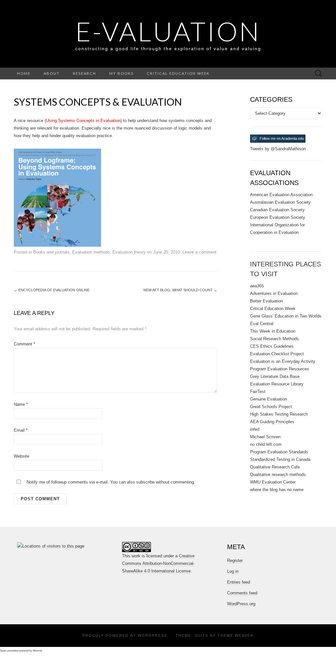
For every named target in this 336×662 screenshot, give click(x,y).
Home (24, 73)
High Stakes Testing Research (279, 414)
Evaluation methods (91, 252)
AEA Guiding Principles (272, 421)
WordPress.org (241, 603)
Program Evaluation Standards (279, 451)
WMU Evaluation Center (273, 482)
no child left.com (266, 444)
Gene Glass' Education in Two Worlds (286, 316)
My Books (121, 73)
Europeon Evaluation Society (277, 217)
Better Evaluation (266, 301)
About (52, 73)
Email (21, 430)
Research (84, 73)
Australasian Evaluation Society (280, 202)
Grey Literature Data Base (275, 376)
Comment (24, 343)
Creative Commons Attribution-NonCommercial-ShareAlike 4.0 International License (158, 563)
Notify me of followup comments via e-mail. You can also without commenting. (110, 482)
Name (21, 404)
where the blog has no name (277, 489)
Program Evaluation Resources (279, 368)
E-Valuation (168, 31)
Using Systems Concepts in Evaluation (83, 120)
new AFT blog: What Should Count (180, 290)
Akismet (37, 650)
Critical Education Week (178, 73)
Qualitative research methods (278, 474)
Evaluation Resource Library (277, 384)
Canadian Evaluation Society (277, 209)
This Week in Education (272, 331)
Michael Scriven (265, 436)
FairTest (257, 391)
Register (235, 560)
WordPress (152, 635)
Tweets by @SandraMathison (278, 148)
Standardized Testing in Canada (280, 459)
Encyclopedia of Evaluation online (52, 290)
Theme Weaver (236, 635)
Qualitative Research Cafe (275, 467)
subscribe (145, 482)
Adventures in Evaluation (274, 293)
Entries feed (238, 582)
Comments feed (242, 592)
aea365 (257, 285)
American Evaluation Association (281, 194)
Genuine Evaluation (268, 399)
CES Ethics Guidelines (272, 346)
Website (21, 456)
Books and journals (51, 252)
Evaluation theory (129, 252)
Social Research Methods (274, 338)
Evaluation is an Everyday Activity (282, 361)
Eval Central (261, 323)
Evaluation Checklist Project (277, 353)
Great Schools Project (271, 406)
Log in (233, 571)
